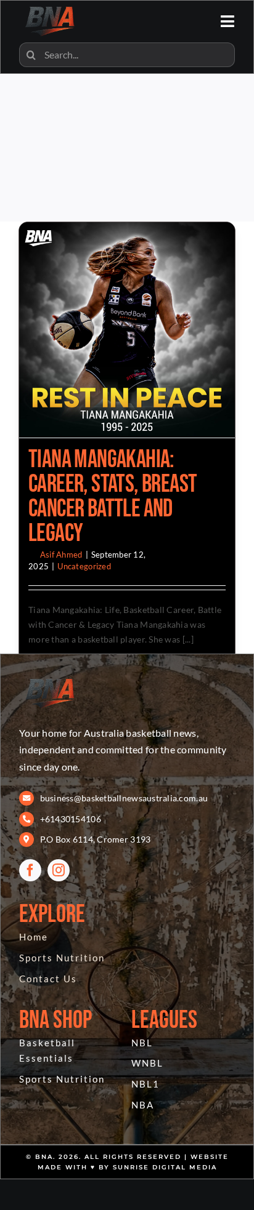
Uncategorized (84, 566)
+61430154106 (70, 819)
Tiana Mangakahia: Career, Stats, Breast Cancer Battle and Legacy (112, 496)
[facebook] (30, 870)
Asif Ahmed (61, 554)
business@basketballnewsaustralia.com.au (124, 798)
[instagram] (58, 870)
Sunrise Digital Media (165, 1167)
